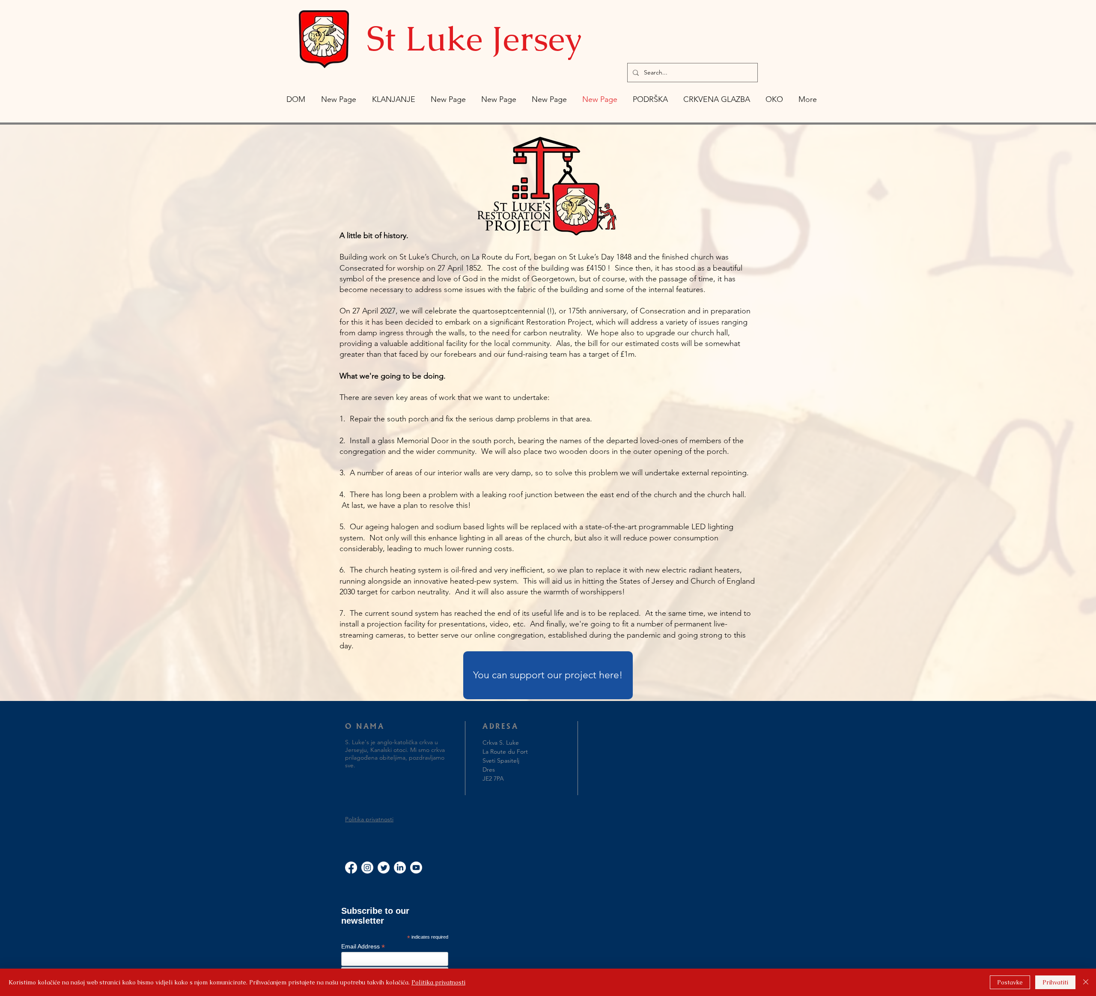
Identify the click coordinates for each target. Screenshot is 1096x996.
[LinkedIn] (400, 868)
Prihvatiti (1055, 982)
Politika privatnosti (369, 819)
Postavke (1010, 982)
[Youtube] (416, 868)
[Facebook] (351, 868)
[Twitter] (384, 868)
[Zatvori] (1086, 982)
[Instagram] (367, 868)
